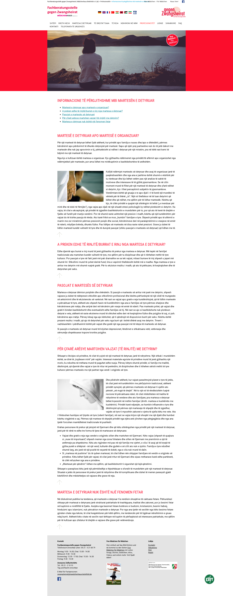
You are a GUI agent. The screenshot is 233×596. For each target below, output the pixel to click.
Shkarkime (171, 23)
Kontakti (54, 26)
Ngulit (150, 553)
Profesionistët (147, 23)
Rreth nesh (64, 23)
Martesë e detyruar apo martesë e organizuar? (85, 107)
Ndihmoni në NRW (129, 23)
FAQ (180, 23)
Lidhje (160, 23)
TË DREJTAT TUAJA (101, 23)
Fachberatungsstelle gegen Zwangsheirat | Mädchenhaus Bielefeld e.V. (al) (73, 1)
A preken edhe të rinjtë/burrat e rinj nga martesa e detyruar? (92, 111)
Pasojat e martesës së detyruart (78, 114)
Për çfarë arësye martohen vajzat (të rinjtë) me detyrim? (90, 118)
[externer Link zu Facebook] (59, 580)
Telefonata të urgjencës (73, 26)
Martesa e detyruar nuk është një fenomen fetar (86, 121)
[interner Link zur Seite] (148, 559)
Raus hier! (174, 1)
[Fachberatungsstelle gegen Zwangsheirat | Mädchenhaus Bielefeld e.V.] (99, 12)
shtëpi (53, 23)
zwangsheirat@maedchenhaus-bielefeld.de (74, 574)
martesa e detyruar (82, 23)
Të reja (115, 23)
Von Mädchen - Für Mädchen (155, 1)
